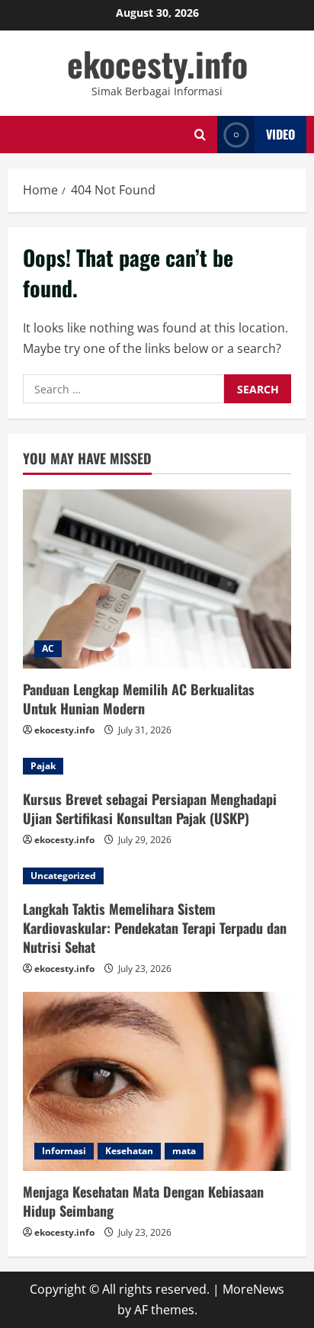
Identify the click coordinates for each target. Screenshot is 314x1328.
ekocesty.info (157, 63)
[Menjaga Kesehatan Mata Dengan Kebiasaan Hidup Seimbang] (157, 1081)
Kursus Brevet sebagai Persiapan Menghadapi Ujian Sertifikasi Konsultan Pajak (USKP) (150, 808)
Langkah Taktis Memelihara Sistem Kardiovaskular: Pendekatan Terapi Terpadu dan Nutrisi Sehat (155, 928)
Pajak (43, 765)
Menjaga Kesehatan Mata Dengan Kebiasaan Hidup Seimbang (143, 1201)
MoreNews (253, 1289)
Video (280, 134)
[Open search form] (200, 134)
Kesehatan (129, 1150)
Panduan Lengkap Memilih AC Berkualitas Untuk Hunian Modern (139, 698)
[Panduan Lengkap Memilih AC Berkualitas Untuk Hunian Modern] (157, 579)
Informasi (64, 1150)
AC (48, 648)
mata (184, 1150)
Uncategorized (63, 875)
